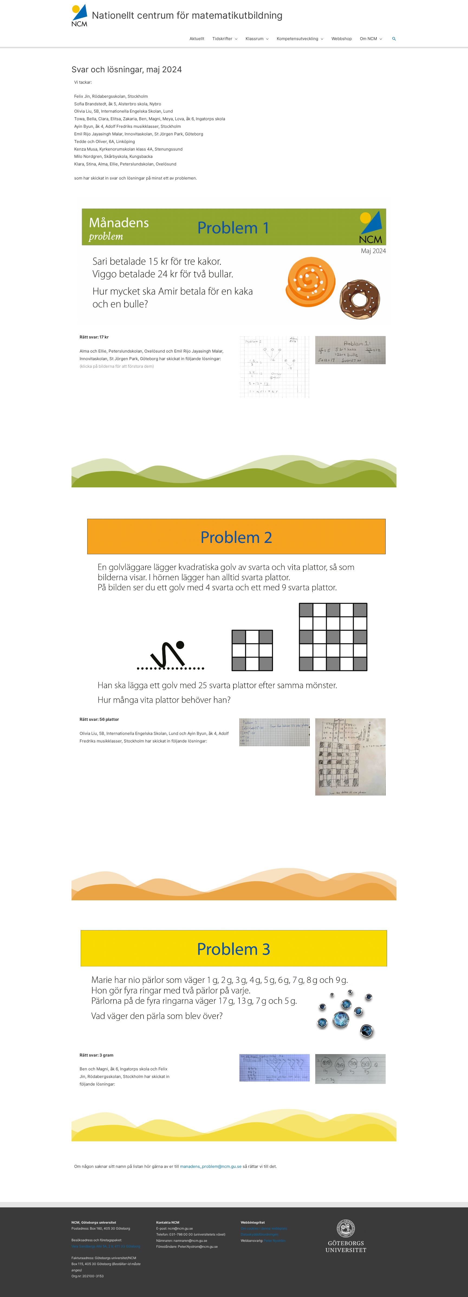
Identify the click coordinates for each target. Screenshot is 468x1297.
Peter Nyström (274, 1241)
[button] (235, 39)
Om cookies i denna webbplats (264, 1228)
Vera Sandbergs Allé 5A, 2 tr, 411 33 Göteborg (106, 1246)
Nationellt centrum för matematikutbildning (187, 15)
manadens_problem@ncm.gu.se (211, 1166)
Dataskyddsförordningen (259, 1234)
